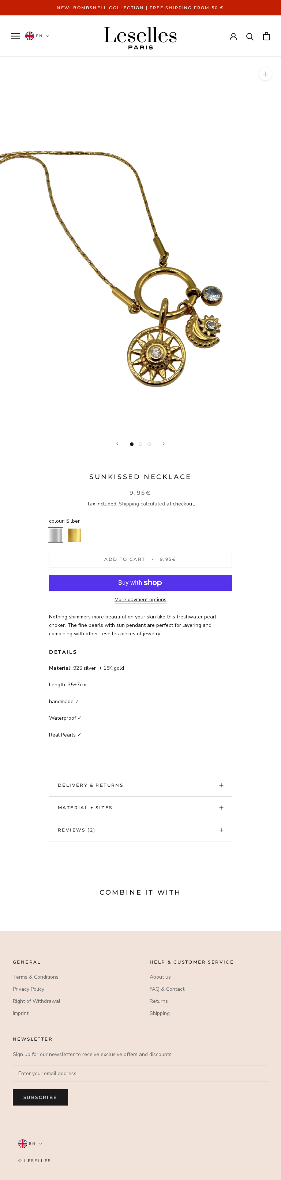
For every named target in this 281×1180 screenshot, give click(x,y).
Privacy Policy (28, 989)
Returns (159, 1001)
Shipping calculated (142, 503)
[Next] (163, 443)
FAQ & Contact (167, 989)
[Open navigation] (15, 36)
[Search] (250, 36)
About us (160, 976)
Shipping (160, 1013)
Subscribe (40, 1097)
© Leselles (34, 1160)
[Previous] (117, 443)
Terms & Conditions (36, 976)
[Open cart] (266, 36)
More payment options (140, 599)
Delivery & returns (90, 785)
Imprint (21, 1013)
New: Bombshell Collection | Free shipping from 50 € (140, 7)
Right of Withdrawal (36, 1001)
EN (38, 35)
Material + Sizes (85, 807)
